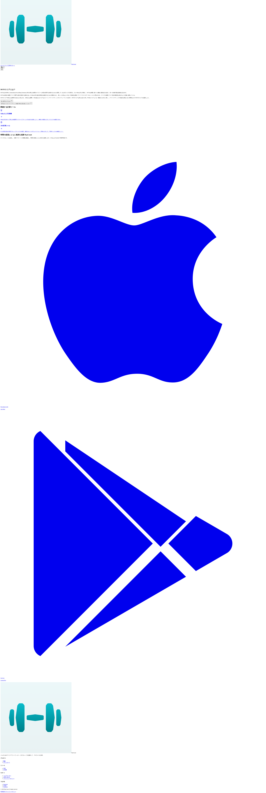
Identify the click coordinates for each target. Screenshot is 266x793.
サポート (13, 65)
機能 (4, 761)
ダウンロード (6, 762)
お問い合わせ (6, 777)
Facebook (5, 786)
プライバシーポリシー (8, 778)
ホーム (2, 65)
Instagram (5, 784)
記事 (9, 65)
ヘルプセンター (7, 775)
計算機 (5, 769)
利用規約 (3, 791)
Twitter (4, 785)
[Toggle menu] (2, 69)
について (6, 65)
